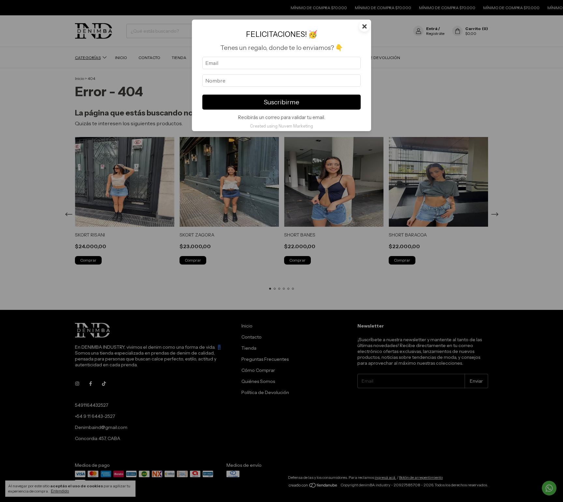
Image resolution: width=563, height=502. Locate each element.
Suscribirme (281, 102)
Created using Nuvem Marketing (281, 126)
